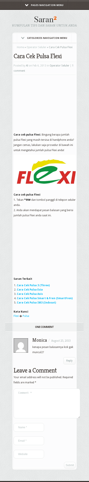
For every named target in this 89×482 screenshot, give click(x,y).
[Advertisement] (46, 105)
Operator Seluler (36, 47)
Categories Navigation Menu (47, 38)
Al (27, 65)
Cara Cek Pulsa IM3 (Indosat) (36, 302)
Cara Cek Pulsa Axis (30, 294)
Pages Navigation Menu (47, 5)
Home (20, 47)
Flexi (16, 316)
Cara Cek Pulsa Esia (30, 289)
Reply (69, 360)
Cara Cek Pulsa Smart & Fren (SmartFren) (45, 298)
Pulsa (26, 316)
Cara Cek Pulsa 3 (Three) (33, 285)
